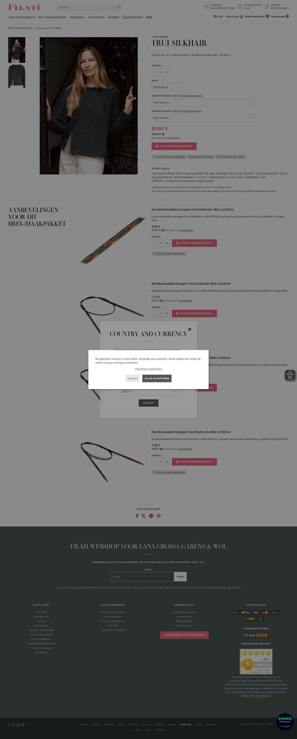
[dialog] (148, 369)
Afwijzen (133, 378)
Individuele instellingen (148, 368)
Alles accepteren (157, 378)
